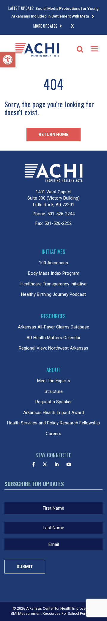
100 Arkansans (53, 263)
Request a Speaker (53, 401)
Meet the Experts (53, 380)
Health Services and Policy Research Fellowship (53, 423)
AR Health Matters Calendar (53, 337)
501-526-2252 (58, 223)
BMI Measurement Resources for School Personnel (54, 613)
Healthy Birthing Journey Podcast (53, 294)
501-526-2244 (61, 214)
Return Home (53, 134)
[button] (7, 59)
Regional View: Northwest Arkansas (53, 348)
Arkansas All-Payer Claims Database (53, 327)
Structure (54, 391)
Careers (53, 433)
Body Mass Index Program (53, 273)
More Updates (45, 26)
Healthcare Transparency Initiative (53, 284)
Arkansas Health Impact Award (53, 412)
